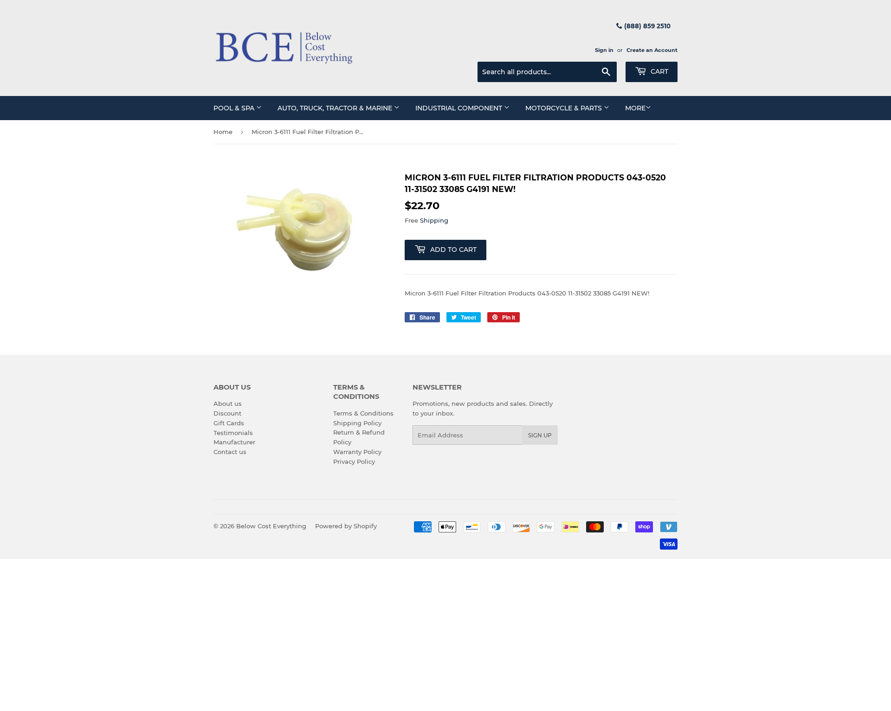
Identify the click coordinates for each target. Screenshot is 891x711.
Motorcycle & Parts (564, 108)
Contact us (229, 451)
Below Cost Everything (271, 526)
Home (222, 131)
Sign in (604, 50)
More (635, 108)
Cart (658, 71)
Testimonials (233, 432)
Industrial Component (459, 108)
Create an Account (652, 50)
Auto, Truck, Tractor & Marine (336, 108)
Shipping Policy (357, 423)
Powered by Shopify (346, 526)
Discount (227, 413)
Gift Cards (228, 423)
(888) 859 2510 (646, 26)
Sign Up (540, 435)
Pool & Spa (234, 108)
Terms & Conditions (363, 413)
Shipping (434, 220)
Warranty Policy (357, 451)
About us (227, 403)
